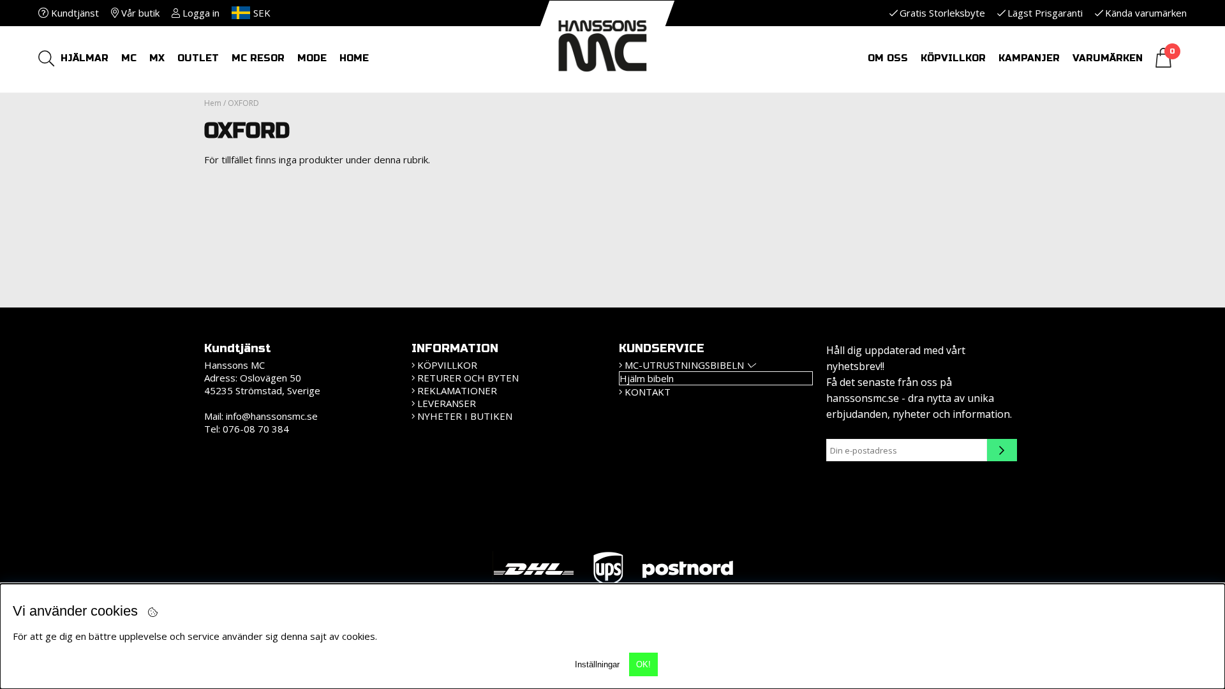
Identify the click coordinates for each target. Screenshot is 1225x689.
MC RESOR (258, 58)
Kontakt (648, 391)
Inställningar (597, 664)
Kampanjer (1029, 58)
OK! (643, 664)
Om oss (888, 58)
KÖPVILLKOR (447, 365)
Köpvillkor (953, 58)
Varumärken (1108, 58)
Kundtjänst (73, 12)
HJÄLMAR (84, 58)
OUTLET (198, 58)
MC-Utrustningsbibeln (684, 365)
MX (157, 58)
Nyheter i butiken (464, 416)
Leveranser (446, 403)
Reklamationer (457, 390)
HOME (354, 58)
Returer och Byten (468, 377)
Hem (212, 103)
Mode (312, 58)
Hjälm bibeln (647, 378)
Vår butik (139, 12)
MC (129, 58)
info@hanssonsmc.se (272, 416)
